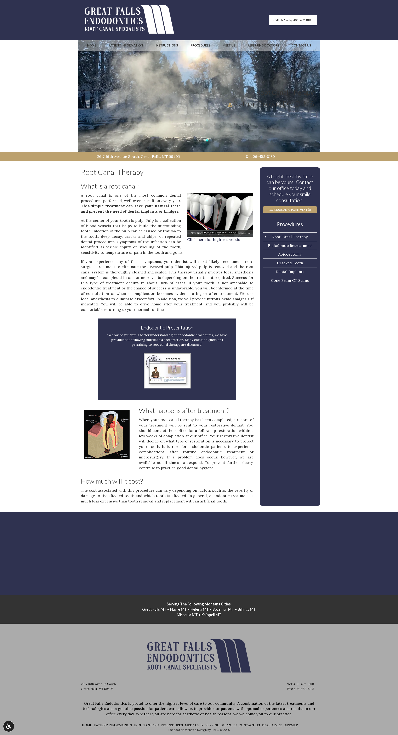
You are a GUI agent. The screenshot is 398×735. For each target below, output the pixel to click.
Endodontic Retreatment (290, 245)
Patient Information (126, 45)
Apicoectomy (290, 254)
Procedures (200, 45)
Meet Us (229, 45)
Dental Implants (290, 271)
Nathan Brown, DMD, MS (273, 103)
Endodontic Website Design (187, 730)
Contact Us (301, 45)
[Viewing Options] (8, 726)
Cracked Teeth (290, 263)
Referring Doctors (263, 45)
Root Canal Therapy (290, 236)
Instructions (166, 45)
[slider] (220, 233)
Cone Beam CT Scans (290, 280)
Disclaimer (272, 725)
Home (91, 45)
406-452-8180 (304, 684)
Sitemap (291, 725)
